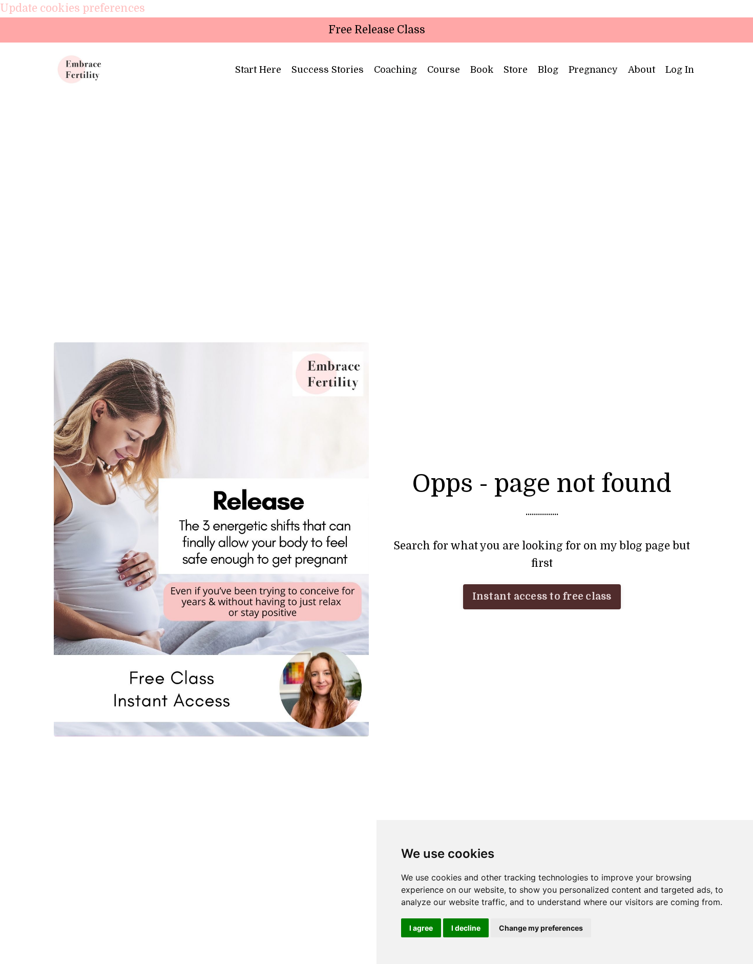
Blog (548, 70)
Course (443, 70)
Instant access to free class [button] (542, 596)
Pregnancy (593, 70)
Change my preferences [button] (541, 928)
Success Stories (327, 70)
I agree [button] (421, 928)
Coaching (395, 70)
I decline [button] (465, 928)
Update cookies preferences (72, 8)
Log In (679, 70)
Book (481, 70)
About (641, 70)
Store (516, 70)
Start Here (258, 70)
